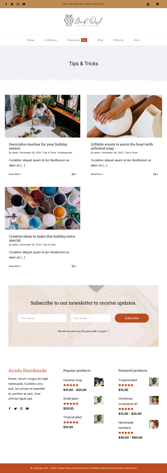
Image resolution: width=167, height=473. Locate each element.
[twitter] (12, 4)
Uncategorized (64, 152)
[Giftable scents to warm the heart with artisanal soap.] (124, 116)
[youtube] (24, 4)
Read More (14, 174)
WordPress (131, 468)
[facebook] (6, 4)
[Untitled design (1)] (83, 14)
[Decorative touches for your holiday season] (42, 116)
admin (15, 152)
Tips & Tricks (49, 152)
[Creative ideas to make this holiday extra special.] (42, 208)
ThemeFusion (82, 468)
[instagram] (18, 4)
